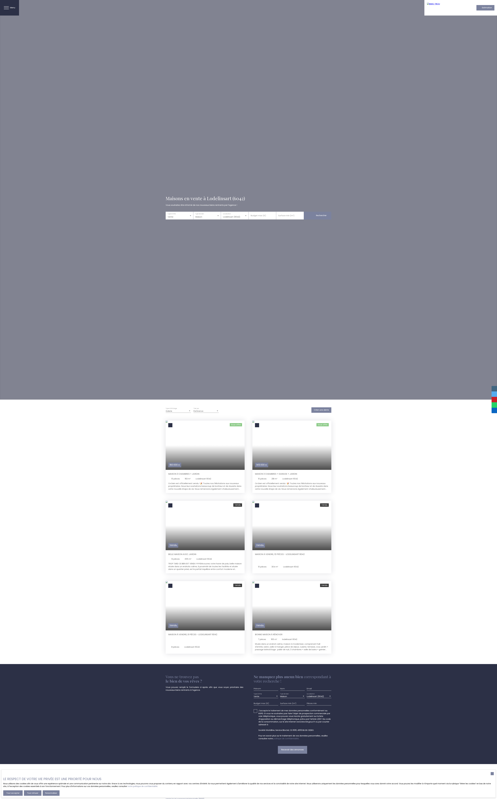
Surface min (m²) (286, 215)
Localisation (227, 214)
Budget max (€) (258, 215)
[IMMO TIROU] (445, 8)
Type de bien (199, 214)
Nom (282, 688)
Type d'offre (172, 214)
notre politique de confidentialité (142, 786)
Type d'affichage (171, 408)
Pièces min (312, 703)
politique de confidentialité (286, 738)
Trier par (196, 408)
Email (309, 688)
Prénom (257, 688)
